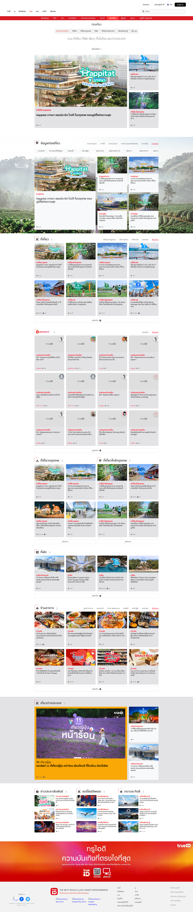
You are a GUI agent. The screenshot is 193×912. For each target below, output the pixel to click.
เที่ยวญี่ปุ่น (45, 762)
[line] (15, 899)
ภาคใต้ (102, 143)
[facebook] (21, 899)
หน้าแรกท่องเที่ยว (62, 31)
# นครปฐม (102, 213)
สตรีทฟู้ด (135, 608)
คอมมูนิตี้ (138, 902)
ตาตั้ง (44, 11)
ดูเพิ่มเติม (95, 320)
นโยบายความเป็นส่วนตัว (178, 896)
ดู (14, 11)
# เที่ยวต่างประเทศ (42, 575)
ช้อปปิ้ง (120, 898)
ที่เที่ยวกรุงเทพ (86, 31)
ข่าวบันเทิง (72, 18)
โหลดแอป (146, 4)
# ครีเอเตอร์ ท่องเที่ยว (43, 355)
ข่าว (62, 18)
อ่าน (30, 11)
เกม (37, 11)
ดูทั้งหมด (65, 541)
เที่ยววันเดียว (123, 239)
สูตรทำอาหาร (88, 608)
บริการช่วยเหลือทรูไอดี (125, 905)
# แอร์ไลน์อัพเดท (103, 796)
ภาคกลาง (155, 143)
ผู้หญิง (123, 18)
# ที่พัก (70, 575)
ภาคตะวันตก (112, 143)
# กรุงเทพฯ (40, 194)
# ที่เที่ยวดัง (134, 74)
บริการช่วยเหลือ (175, 901)
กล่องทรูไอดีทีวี (122, 902)
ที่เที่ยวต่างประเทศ (108, 31)
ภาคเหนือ (144, 143)
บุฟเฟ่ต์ (125, 608)
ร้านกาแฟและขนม (113, 608)
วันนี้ (8, 11)
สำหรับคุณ (45, 18)
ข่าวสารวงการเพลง (88, 18)
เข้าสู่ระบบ (180, 4)
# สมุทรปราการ (104, 176)
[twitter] (28, 899)
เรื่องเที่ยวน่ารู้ (123, 31)
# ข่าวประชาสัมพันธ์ (62, 796)
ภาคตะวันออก (92, 143)
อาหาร (102, 18)
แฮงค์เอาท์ (100, 608)
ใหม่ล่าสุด (155, 239)
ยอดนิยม (145, 239)
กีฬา (54, 18)
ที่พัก (96, 31)
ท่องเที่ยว (112, 18)
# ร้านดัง (39, 631)
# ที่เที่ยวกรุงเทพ (43, 110)
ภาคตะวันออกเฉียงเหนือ (129, 143)
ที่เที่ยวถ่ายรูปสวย (109, 239)
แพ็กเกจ (138, 898)
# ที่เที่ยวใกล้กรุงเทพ (137, 112)
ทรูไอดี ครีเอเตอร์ (146, 18)
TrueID (14, 5)
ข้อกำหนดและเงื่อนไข (176, 892)
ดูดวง (133, 18)
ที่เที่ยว (74, 31)
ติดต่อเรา (173, 905)
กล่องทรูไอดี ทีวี (159, 4)
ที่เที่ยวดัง (135, 239)
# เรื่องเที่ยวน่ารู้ (145, 796)
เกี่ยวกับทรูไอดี (175, 888)
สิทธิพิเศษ (22, 11)
